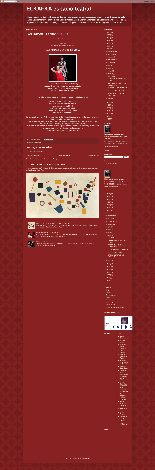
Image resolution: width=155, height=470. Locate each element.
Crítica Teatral (124, 406)
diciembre (111, 51)
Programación (37, 142)
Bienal (108, 290)
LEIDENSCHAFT (41, 242)
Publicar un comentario (36, 151)
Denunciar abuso (111, 312)
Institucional (110, 302)
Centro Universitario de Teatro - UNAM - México (124, 376)
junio (110, 68)
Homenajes (110, 300)
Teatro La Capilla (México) (123, 350)
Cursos (108, 292)
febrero (110, 73)
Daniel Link (123, 416)
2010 (108, 102)
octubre (110, 57)
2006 (108, 113)
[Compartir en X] (48, 139)
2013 (108, 43)
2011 (108, 49)
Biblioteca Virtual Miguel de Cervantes (124, 362)
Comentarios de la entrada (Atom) (46, 159)
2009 (108, 105)
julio (109, 65)
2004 (108, 119)
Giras (108, 297)
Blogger (87, 458)
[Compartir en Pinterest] (52, 139)
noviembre (111, 54)
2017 (108, 32)
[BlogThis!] (47, 139)
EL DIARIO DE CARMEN (116, 90)
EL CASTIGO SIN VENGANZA (118, 88)
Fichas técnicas (111, 295)
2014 (108, 40)
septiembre (112, 60)
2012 (108, 46)
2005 (108, 116)
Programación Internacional (115, 307)
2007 (108, 110)
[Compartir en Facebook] (50, 139)
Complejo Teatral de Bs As (124, 391)
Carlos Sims (124, 370)
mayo (110, 71)
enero (110, 99)
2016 (108, 35)
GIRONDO (111, 76)
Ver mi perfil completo (111, 146)
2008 (108, 108)
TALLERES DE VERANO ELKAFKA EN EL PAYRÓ (46, 164)
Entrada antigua (93, 155)
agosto (110, 62)
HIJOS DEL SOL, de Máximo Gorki (47, 232)
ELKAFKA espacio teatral (58, 9)
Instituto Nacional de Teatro (123, 356)
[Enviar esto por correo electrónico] (45, 139)
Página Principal (64, 155)
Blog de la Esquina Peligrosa (123, 397)
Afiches (108, 288)
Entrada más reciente (33, 155)
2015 (108, 38)
